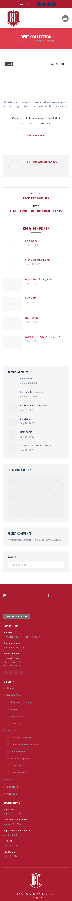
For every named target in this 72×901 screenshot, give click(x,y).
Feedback (12, 786)
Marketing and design (22, 737)
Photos (14, 709)
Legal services (18, 772)
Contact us (13, 793)
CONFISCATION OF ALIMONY (42, 336)
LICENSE (30, 298)
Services (11, 730)
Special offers (18, 716)
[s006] (57, 511)
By (37, 118)
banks (29, 123)
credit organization (42, 123)
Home (10, 688)
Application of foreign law (38, 279)
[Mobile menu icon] (65, 18)
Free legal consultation (37, 259)
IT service (16, 765)
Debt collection (18, 751)
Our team (16, 723)
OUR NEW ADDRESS (50, 539)
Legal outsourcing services (25, 744)
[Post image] (12, 246)
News (10, 779)
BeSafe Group (14, 695)
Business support (20, 758)
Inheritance (31, 240)
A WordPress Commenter (21, 539)
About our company (21, 702)
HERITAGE (31, 317)
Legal (9, 64)
